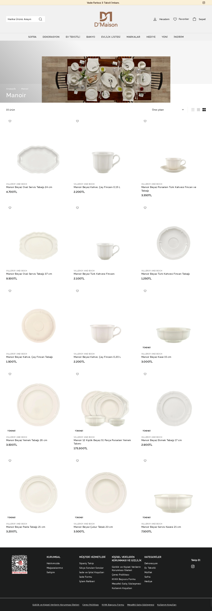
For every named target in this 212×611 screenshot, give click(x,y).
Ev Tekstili (150, 567)
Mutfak (148, 572)
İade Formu (85, 576)
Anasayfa (11, 88)
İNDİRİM (179, 36)
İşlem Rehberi (87, 581)
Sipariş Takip (86, 563)
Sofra (147, 576)
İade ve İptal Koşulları (91, 572)
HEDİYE (151, 36)
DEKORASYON (51, 36)
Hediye (148, 581)
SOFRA (32, 36)
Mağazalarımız (55, 567)
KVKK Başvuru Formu (124, 579)
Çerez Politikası (120, 574)
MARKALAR (133, 36)
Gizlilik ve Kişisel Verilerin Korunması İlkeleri (126, 568)
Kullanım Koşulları (122, 587)
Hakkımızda (53, 563)
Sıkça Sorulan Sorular (91, 567)
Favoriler (184, 18)
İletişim (51, 572)
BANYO (90, 36)
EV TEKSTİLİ (73, 36)
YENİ (165, 36)
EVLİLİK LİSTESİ (110, 36)
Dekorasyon (151, 563)
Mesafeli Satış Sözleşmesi (126, 583)
